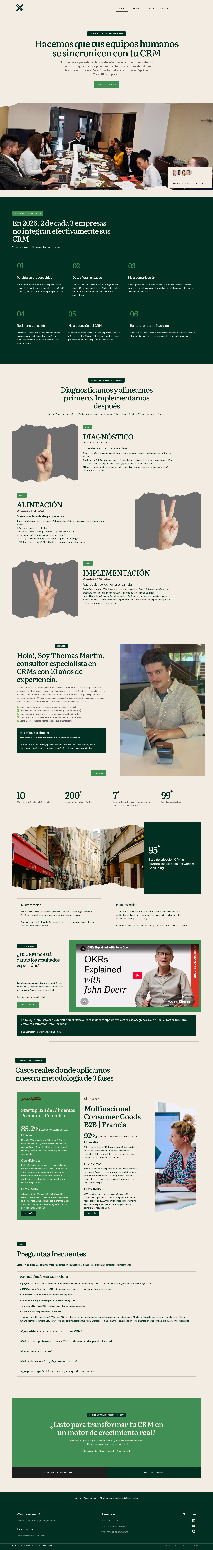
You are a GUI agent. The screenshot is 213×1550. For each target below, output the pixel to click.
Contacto (164, 8)
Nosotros (135, 8)
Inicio (122, 8)
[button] (106, 33)
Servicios (149, 8)
